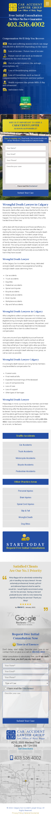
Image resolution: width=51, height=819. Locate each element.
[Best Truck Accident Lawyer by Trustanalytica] (25, 108)
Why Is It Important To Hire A (25, 125)
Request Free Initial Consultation (26, 546)
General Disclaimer (31, 813)
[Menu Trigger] (47, 3)
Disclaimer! (33, 186)
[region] (25, 591)
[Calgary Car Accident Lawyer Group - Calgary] (25, 7)
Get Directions (25, 748)
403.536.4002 (25, 24)
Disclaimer (28, 688)
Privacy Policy (17, 813)
